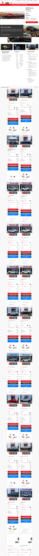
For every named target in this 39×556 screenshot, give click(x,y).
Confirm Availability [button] (13, 120)
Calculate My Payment (13, 118)
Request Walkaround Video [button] (13, 123)
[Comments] (16, 109)
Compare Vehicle (11, 179)
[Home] (13, 2)
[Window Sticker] (17, 109)
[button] (18, 93)
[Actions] (17, 103)
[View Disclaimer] (14, 110)
